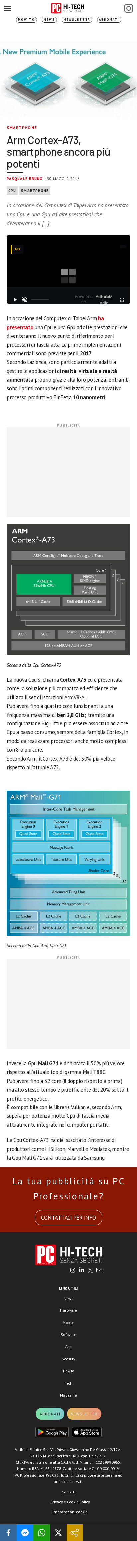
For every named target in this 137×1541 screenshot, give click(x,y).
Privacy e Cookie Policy (70, 1501)
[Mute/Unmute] (24, 299)
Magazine (68, 1395)
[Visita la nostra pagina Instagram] (72, 1270)
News (49, 19)
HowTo (68, 1370)
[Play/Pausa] (15, 299)
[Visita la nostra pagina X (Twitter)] (90, 1270)
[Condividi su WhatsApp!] (41, 1532)
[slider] (40, 299)
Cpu (12, 190)
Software (68, 1334)
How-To (26, 19)
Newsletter (77, 19)
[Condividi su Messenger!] (25, 1532)
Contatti (68, 1492)
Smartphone (22, 127)
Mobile (68, 1322)
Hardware (68, 1310)
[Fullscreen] (122, 299)
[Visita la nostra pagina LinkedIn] (82, 1270)
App (68, 1346)
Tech (68, 1383)
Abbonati (109, 19)
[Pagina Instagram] (128, 8)
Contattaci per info (68, 1217)
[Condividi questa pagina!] (75, 1532)
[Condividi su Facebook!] (8, 1532)
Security (68, 1358)
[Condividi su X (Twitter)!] (58, 1532)
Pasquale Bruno (25, 178)
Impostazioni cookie (70, 1511)
